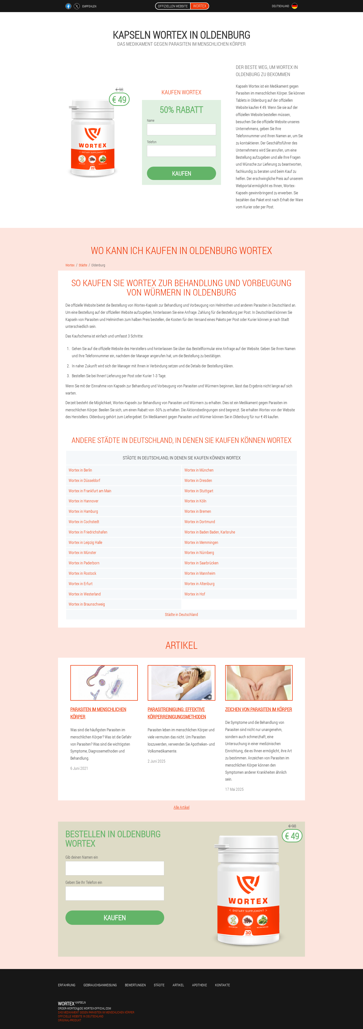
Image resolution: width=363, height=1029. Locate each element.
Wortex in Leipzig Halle (85, 542)
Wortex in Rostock (82, 573)
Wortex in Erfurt (81, 583)
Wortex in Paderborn (84, 562)
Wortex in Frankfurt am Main (90, 490)
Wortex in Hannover (84, 500)
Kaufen (181, 173)
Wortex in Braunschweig (87, 604)
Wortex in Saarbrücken (201, 562)
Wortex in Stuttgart (198, 490)
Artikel (178, 985)
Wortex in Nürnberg (199, 552)
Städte (159, 985)
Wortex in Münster (82, 552)
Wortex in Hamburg (83, 511)
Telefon (152, 142)
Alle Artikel (181, 807)
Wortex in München (199, 470)
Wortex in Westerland (85, 593)
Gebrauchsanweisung (100, 985)
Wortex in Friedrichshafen (88, 531)
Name (150, 120)
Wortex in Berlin (80, 470)
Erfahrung (66, 985)
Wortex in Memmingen (201, 542)
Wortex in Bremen (197, 511)
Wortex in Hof (194, 593)
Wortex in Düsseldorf (84, 480)
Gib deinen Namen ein (81, 857)
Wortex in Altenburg (199, 583)
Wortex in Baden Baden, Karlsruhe (209, 531)
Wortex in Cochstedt (84, 521)
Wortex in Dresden (198, 480)
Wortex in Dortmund (199, 521)
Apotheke (199, 985)
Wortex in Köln (195, 500)
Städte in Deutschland (181, 614)
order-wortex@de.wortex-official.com (84, 1008)
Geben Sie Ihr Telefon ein (83, 882)
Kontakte (222, 985)
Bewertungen (135, 985)
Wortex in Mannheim (199, 573)
